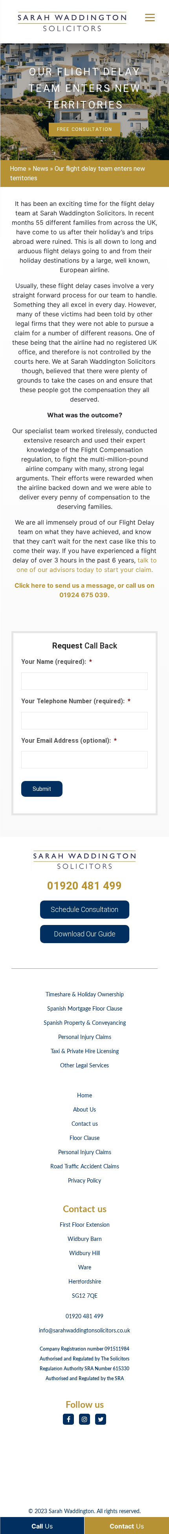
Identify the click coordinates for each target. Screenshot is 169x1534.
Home (18, 168)
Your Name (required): (56, 661)
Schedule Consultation (84, 909)
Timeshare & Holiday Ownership (85, 995)
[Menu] (150, 17)
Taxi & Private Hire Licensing (85, 1051)
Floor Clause (84, 1138)
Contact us (85, 1124)
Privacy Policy (84, 1181)
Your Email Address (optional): (69, 740)
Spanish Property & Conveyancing (85, 1023)
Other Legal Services (84, 1066)
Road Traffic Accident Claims (84, 1167)
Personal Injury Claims (84, 1037)
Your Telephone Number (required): (75, 701)
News (40, 168)
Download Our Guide (85, 934)
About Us (84, 1110)
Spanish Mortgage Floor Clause (84, 1009)
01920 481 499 (84, 885)
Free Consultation (84, 129)
